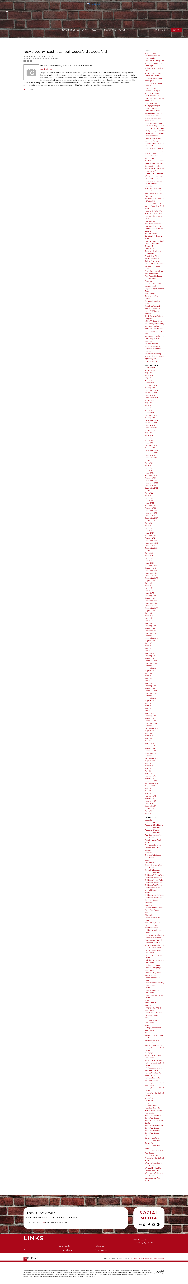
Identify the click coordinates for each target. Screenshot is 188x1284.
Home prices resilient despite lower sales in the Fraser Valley (153, 138)
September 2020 (151, 548)
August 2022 (150, 490)
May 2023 (149, 468)
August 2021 (150, 520)
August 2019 (150, 581)
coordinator (149, 905)
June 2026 (149, 375)
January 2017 (150, 658)
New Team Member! (153, 223)
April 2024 (149, 440)
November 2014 (151, 723)
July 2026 (149, 373)
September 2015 (151, 698)
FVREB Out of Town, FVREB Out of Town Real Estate (153, 950)
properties (149, 1098)
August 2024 (150, 430)
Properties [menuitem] (73, 30)
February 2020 (151, 566)
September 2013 (151, 758)
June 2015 (149, 706)
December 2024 (151, 420)
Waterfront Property (153, 354)
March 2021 (149, 533)
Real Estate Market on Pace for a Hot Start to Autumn (153, 278)
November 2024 (151, 423)
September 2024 (151, 428)
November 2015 (151, 693)
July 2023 (149, 463)
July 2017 (148, 643)
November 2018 (151, 603)
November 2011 (151, 801)
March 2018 (149, 623)
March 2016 (149, 683)
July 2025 (149, 403)
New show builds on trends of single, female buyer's (154, 228)
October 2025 (150, 395)
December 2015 (151, 691)
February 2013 (150, 776)
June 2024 (149, 435)
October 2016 (150, 666)
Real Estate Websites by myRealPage (152, 1258)
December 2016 (151, 661)
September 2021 (151, 518)
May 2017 (148, 648)
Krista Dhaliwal (150, 1003)
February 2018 (150, 626)
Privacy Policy (135, 1258)
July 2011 (148, 811)
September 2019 (151, 578)
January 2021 (150, 538)
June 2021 (149, 525)
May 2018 (148, 618)
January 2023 (150, 478)
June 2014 (149, 736)
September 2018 (151, 608)
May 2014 (148, 738)
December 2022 (151, 480)
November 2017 (151, 633)
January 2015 (150, 718)
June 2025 (149, 405)
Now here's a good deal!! (154, 241)
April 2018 (149, 621)
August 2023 (150, 460)
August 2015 (150, 701)
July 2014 (148, 733)
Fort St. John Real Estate (154, 935)
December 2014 (151, 721)
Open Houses (150, 248)
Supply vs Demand (152, 306)
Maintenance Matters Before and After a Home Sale (153, 183)
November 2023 (151, 453)
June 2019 (149, 586)
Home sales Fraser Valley (154, 983)
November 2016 (151, 663)
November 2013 (151, 753)
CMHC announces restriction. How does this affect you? (154, 98)
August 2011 (149, 808)
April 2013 (149, 771)
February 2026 (151, 385)
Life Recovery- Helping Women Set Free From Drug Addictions (154, 175)
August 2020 (150, 550)
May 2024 (149, 438)
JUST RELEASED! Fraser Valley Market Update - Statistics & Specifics (154, 163)
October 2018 (150, 606)
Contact (176, 30)
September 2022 (151, 488)
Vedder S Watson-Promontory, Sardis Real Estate (154, 1158)
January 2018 (150, 628)
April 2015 (148, 711)
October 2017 (150, 636)
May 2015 (148, 708)
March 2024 (149, 443)
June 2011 (149, 813)
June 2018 (149, 616)
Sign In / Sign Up (162, 30)
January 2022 (150, 508)
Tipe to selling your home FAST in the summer (152, 311)
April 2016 (148, 681)
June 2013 (149, 766)
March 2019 (149, 593)
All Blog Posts (150, 53)
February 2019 (150, 596)
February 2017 (150, 656)
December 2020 (151, 540)
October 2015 (150, 696)
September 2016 (151, 668)
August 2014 (150, 731)
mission (147, 1033)
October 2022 (150, 485)
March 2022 (149, 503)
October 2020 (150, 545)
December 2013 (151, 751)
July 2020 (149, 553)
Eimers (147, 933)
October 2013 (150, 756)
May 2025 (148, 408)
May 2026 (148, 378)
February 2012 (150, 796)
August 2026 (150, 370)
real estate (149, 1100)
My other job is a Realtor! (154, 198)
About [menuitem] (122, 30)
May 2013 (148, 768)
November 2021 (151, 513)
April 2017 (149, 651)
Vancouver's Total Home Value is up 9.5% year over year (154, 338)
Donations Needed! (152, 108)
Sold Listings (150, 294)
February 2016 (150, 686)
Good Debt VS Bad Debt (154, 128)
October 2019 (150, 576)
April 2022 (149, 500)
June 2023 (149, 465)
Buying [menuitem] (85, 30)
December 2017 (151, 631)
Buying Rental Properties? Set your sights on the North (153, 90)
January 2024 (150, 448)
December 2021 (151, 510)
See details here (46, 69)
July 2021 (148, 523)
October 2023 (150, 455)
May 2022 (149, 498)
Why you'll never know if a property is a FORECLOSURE (154, 358)
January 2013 (150, 778)
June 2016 (149, 676)
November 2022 (151, 483)
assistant (148, 850)
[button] (162, 30)
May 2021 (148, 528)
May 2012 (148, 793)
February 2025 (151, 415)
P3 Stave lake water (153, 1078)
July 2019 (148, 583)
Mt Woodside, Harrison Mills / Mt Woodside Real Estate (154, 1062)
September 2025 (151, 398)
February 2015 (150, 716)
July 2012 (148, 788)
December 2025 (151, 390)
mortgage (149, 1053)
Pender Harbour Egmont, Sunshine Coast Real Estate (154, 1083)
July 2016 (148, 673)
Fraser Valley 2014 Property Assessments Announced (153, 118)
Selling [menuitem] (95, 30)
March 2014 (149, 743)
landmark (149, 1005)
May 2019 (148, 588)
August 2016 (150, 671)
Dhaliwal (148, 915)
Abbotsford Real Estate (154, 828)
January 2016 (150, 688)
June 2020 (149, 556)
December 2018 (151, 601)
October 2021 (150, 515)
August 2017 (150, 641)
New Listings (150, 221)
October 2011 (150, 803)
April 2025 (149, 410)
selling (147, 1135)
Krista (147, 1000)
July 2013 (148, 763)
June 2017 (149, 646)
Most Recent (150, 368)
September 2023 (151, 458)
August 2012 (150, 786)
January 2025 (150, 418)
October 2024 (150, 425)
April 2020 (149, 561)
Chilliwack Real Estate (153, 885)
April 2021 (149, 531)
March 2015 (149, 713)
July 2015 (148, 703)
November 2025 (151, 393)
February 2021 (150, 535)
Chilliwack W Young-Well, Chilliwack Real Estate (153, 890)
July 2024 (149, 433)
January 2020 (150, 568)
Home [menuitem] (64, 30)
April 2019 (149, 591)
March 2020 (149, 563)
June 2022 (149, 495)
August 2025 (150, 400)
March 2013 (149, 773)
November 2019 (151, 573)
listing (147, 1018)
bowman (148, 853)
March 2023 (149, 473)
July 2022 (149, 493)
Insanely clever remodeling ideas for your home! (153, 156)
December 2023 (151, 450)
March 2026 (149, 383)
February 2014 (150, 746)
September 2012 (151, 783)
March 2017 (149, 653)
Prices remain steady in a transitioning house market (154, 266)
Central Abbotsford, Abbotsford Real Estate (44, 58)
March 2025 (149, 413)
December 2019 (151, 571)
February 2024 (151, 445)
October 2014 (150, 726)
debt (147, 913)
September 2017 (151, 638)
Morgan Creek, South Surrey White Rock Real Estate (154, 1047)
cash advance (150, 863)
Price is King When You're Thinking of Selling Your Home (152, 258)
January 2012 (150, 798)
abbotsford (149, 820)
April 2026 (149, 380)
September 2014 (151, 728)
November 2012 (151, 781)
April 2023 (149, 470)
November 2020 (151, 543)
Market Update (109, 30)
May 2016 (148, 678)
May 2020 (149, 558)
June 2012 (149, 791)
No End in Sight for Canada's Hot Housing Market (153, 236)
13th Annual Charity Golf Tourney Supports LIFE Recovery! (154, 63)
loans (147, 1025)
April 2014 (149, 741)
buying (147, 860)
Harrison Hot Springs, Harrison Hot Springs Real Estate (153, 967)
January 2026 (150, 388)
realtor (147, 1103)
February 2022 (151, 505)
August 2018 (150, 611)
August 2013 (150, 761)
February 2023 (151, 475)
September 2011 (151, 806)
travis (147, 1148)
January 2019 (150, 598)
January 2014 (150, 748)
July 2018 (148, 613)
